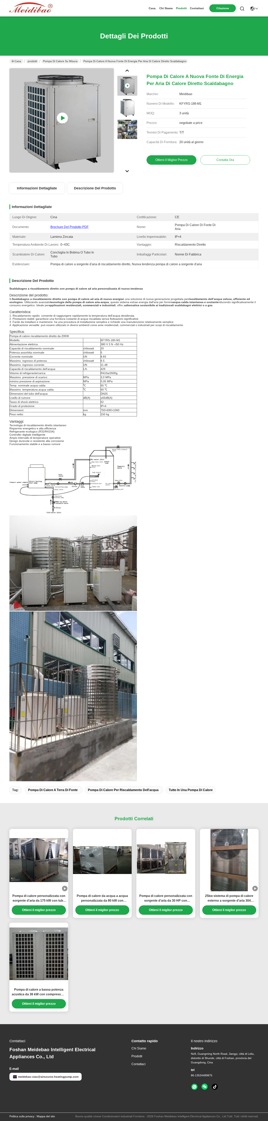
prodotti (181, 8)
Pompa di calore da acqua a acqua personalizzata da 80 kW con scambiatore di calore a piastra (102, 898)
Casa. (152, 8)
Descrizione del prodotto (95, 188)
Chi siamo (166, 8)
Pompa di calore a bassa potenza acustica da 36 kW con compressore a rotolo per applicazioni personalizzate (39, 992)
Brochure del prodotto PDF (69, 227)
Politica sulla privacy (21, 1116)
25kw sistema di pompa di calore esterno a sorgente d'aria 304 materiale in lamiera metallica (229, 898)
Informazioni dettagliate (37, 188)
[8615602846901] (194, 1087)
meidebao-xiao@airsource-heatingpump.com (48, 1076)
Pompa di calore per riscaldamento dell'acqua (123, 790)
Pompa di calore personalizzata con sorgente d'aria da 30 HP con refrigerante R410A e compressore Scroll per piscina (165, 898)
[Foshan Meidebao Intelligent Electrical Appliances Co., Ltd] (31, 8)
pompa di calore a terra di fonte (53, 790)
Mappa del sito (46, 1116)
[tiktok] (214, 1087)
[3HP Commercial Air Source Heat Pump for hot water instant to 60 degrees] (61, 120)
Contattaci (197, 8)
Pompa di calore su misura (60, 61)
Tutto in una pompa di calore (191, 790)
